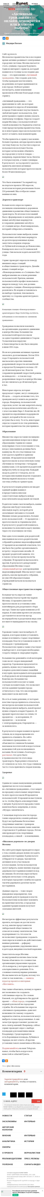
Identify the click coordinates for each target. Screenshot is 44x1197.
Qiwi (8, 1066)
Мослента (15, 1066)
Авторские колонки (8, 1128)
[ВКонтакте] (4, 38)
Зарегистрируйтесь (13, 1079)
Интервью (35, 4)
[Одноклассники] (7, 38)
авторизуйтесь (11, 1081)
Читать (15, 1195)
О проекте (7, 1152)
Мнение (6, 1135)
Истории (29, 1141)
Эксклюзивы (9, 1121)
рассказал (7, 755)
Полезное (7, 1164)
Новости (6, 4)
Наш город (18, 1001)
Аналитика (8, 1141)
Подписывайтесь (10, 1048)
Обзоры (6, 1147)
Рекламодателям (12, 1158)
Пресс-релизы (31, 1158)
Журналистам (32, 1152)
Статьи (14, 4)
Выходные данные (34, 1186)
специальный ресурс (12, 569)
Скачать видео (32, 1164)
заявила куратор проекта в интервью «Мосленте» (18, 981)
